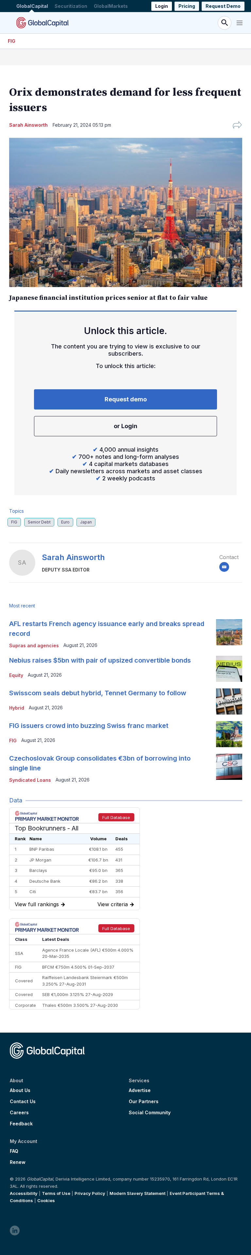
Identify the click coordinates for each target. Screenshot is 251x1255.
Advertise (140, 1090)
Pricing (186, 6)
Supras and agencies (34, 645)
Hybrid (16, 708)
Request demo (126, 399)
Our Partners (144, 1101)
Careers (19, 1112)
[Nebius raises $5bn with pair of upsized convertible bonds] (229, 669)
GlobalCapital (32, 6)
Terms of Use (56, 1193)
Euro (65, 522)
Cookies (46, 1200)
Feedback (21, 1123)
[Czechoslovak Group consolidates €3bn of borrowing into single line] (229, 767)
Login (161, 6)
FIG (11, 41)
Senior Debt (39, 522)
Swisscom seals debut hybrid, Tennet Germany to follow (97, 693)
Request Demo (223, 6)
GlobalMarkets (111, 6)
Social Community (150, 1112)
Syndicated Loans (30, 780)
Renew (17, 1162)
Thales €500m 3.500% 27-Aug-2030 (80, 1005)
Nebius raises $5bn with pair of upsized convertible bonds (100, 660)
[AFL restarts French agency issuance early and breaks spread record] (229, 632)
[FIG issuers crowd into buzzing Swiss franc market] (229, 734)
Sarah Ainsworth (73, 557)
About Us (20, 1090)
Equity (16, 675)
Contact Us (23, 1101)
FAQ (14, 1151)
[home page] (42, 22)
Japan (86, 522)
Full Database (116, 817)
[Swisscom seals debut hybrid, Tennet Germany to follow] (229, 701)
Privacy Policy (90, 1193)
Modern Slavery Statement (137, 1193)
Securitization (71, 6)
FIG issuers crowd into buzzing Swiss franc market (88, 726)
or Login (125, 426)
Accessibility (24, 1193)
